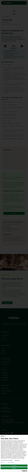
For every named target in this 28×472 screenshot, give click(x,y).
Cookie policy (11, 462)
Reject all (14, 468)
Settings (2, 462)
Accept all (14, 465)
